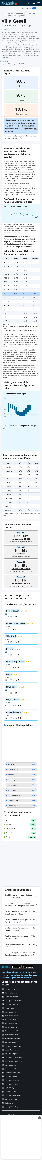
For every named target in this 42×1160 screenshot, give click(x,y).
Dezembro (8, 510)
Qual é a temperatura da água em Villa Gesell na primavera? (20, 921)
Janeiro (8, 467)
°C (34, 8)
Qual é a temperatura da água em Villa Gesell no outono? (20, 929)
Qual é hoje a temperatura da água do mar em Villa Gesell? (19, 896)
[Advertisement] (21, 864)
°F (38, 8)
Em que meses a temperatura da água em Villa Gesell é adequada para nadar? (20, 904)
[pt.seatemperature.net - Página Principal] (9, 3)
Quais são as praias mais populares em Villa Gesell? (20, 945)
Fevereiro (9, 471)
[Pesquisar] (29, 3)
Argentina (19, 13)
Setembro (9, 498)
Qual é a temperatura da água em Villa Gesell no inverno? (20, 937)
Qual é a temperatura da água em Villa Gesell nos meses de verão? (20, 912)
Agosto (8, 494)
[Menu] (38, 3)
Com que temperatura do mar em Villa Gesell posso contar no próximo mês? (20, 953)
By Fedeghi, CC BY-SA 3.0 (16, 64)
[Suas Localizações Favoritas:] (34, 3)
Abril (8, 479)
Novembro (8, 506)
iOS (35, 128)
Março (9, 475)
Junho (9, 487)
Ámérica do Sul (7, 13)
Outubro (9, 502)
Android (9, 131)
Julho (8, 491)
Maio (8, 483)
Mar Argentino (19, 16)
